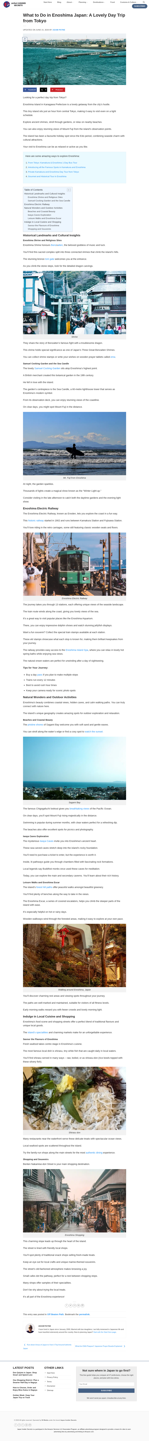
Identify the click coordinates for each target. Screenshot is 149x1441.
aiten (60, 245)
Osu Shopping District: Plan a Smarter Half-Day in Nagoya (26, 1381)
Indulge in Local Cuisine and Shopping (42, 222)
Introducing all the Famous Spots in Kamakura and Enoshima (57, 167)
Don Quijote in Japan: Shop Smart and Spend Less (25, 1374)
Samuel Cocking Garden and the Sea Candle (49, 201)
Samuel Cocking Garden (47, 368)
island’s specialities (38, 1032)
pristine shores (35, 724)
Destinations (98, 2)
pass (39, 674)
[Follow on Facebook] (15, 1425)
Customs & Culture (128, 2)
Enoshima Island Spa (77, 650)
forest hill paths (44, 887)
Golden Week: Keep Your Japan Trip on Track (23, 1396)
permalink (84, 1314)
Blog (59, 2)
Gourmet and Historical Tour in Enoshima (47, 176)
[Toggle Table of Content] (67, 190)
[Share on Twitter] (70, 1305)
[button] (144, 2)
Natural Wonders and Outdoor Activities (43, 208)
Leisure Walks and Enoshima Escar (44, 218)
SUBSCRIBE (106, 1390)
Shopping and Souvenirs (39, 229)
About (69, 2)
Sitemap (39, 1416)
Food (112, 2)
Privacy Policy (17, 1416)
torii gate (49, 259)
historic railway (36, 520)
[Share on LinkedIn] (82, 1305)
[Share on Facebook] (67, 1305)
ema (113, 357)
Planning (82, 2)
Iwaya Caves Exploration (39, 215)
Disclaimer (31, 1416)
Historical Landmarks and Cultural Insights (44, 193)
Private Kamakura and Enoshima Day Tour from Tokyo (53, 172)
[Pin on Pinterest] (78, 1305)
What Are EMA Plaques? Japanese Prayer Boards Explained (99, 1346)
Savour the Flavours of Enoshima (43, 225)
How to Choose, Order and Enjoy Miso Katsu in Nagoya (25, 1389)
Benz (53, 245)
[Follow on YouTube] (30, 1425)
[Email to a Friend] (74, 1305)
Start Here (48, 2)
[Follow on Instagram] (19, 1425)
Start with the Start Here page (104, 1332)
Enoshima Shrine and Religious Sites (45, 197)
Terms (25, 1416)
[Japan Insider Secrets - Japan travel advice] (15, 4)
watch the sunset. (94, 731)
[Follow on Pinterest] (26, 1425)
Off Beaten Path (55, 1314)
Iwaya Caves (46, 841)
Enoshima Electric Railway (37, 204)
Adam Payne (59, 30)
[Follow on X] (22, 1425)
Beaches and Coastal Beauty (41, 211)
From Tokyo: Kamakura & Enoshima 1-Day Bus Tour (52, 163)
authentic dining (94, 1152)
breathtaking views (79, 808)
